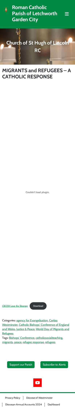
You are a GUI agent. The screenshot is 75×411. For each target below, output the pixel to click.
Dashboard (54, 404)
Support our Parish (20, 364)
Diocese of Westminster (39, 397)
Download (38, 306)
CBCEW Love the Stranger (15, 306)
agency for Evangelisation (32, 320)
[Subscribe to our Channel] (37, 382)
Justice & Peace (25, 329)
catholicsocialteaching (49, 338)
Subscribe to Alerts (54, 364)
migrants (7, 342)
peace (17, 342)
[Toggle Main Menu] (67, 14)
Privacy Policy (12, 397)
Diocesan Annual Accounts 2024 (23, 404)
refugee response (33, 342)
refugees (50, 342)
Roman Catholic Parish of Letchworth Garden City (34, 13)
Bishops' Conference (21, 338)
